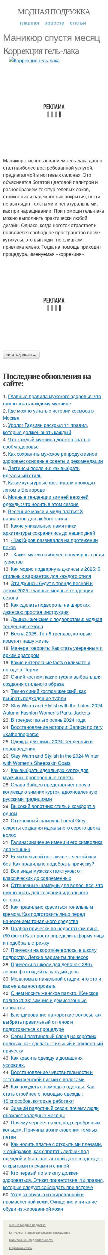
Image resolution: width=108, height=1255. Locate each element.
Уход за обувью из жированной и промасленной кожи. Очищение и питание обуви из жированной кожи (50, 1201)
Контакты (15, 1232)
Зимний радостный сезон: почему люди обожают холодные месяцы (51, 1112)
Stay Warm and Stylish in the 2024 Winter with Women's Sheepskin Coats (51, 759)
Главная (29, 22)
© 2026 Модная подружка (27, 1225)
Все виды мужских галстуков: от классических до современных (42, 874)
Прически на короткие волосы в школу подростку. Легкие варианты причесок (50, 953)
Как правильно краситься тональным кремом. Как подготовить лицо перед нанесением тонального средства (48, 914)
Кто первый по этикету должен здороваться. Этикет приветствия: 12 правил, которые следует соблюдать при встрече (53, 1180)
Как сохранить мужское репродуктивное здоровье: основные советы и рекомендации (53, 457)
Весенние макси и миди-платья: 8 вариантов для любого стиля (43, 515)
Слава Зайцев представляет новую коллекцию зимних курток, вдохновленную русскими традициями (50, 791)
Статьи (78, 22)
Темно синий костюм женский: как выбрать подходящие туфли (44, 695)
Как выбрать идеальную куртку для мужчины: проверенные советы (45, 774)
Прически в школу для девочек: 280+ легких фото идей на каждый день (48, 968)
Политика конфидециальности (31, 1240)
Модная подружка (54, 11)
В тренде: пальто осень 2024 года (48, 719)
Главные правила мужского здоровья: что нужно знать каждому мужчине (52, 400)
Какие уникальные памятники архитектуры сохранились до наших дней (49, 529)
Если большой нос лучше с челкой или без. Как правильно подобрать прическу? (49, 860)
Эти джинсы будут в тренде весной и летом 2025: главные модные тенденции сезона (48, 590)
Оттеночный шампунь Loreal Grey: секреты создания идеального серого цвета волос (51, 827)
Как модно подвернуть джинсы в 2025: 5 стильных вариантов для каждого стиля (51, 572)
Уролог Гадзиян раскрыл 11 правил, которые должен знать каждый (45, 429)
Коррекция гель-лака (41, 50)
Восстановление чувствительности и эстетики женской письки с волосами (48, 1076)
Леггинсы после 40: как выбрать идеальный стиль (41, 472)
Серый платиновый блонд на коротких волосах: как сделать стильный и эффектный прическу (53, 1043)
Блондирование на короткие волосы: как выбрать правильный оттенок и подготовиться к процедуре (52, 1021)
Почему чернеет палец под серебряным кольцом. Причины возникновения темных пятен (51, 1129)
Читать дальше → (21, 355)
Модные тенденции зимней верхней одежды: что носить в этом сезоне (45, 500)
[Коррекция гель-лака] (54, 60)
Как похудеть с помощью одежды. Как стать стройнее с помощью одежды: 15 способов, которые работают (48, 1093)
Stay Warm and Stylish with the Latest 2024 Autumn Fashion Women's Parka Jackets (53, 709)
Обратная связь (20, 1248)
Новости (54, 22)
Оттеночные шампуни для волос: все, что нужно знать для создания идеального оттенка (53, 892)
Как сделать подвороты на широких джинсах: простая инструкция (46, 608)
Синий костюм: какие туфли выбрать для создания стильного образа (52, 680)
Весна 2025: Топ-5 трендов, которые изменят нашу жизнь (47, 637)
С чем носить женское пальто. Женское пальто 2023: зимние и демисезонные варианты (50, 1000)
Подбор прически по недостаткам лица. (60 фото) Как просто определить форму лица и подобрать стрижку (53, 935)
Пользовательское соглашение (47, 1232)
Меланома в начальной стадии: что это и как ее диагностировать (52, 982)
